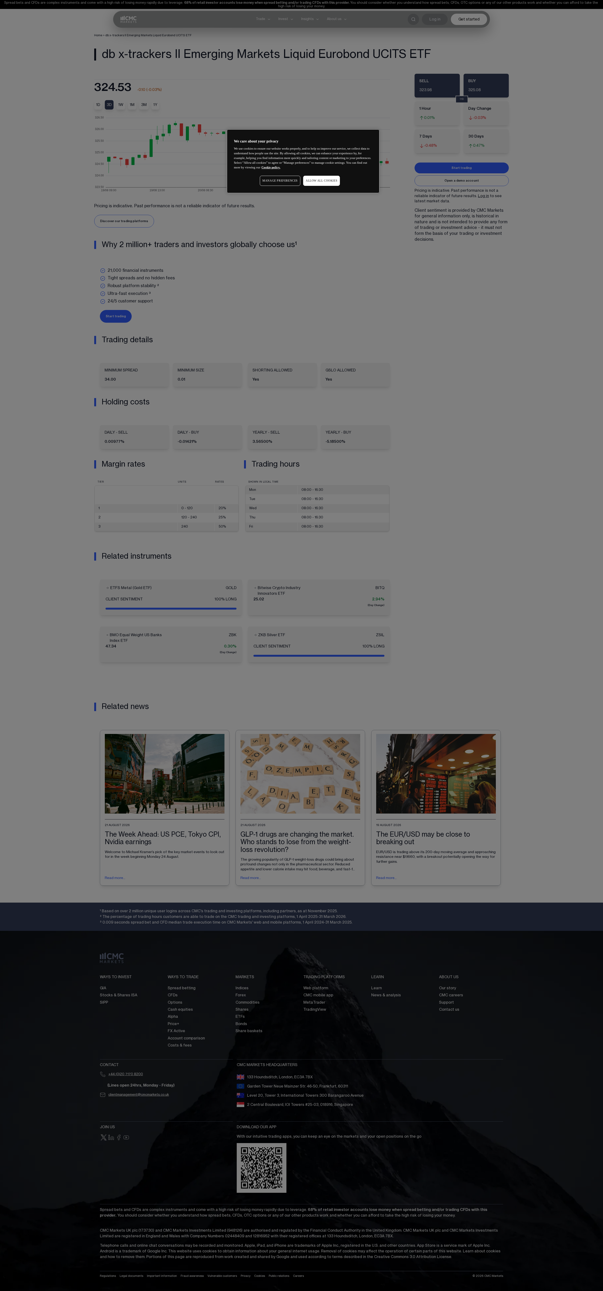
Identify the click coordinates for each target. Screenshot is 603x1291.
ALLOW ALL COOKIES (321, 180)
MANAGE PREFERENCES (280, 180)
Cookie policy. (270, 167)
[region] (303, 161)
